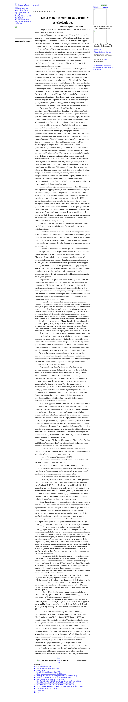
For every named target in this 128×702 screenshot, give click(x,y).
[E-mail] (39, 660)
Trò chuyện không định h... (102, 52)
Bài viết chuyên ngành (22, 19)
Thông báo (18, 23)
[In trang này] (58, 660)
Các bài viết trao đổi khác (23, 21)
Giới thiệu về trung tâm (100, 7)
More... (106, 59)
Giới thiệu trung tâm (21, 9)
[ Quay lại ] (36, 692)
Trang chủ (35, 5)
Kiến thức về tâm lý (21, 10)
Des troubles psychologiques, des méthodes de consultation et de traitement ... (103, 67)
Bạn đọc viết (97, 49)
